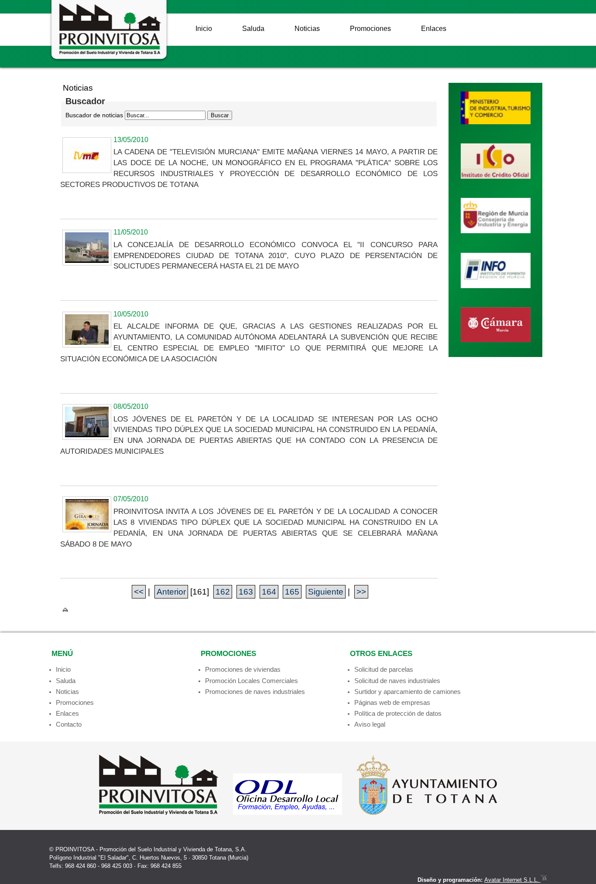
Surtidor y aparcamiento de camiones (407, 691)
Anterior (171, 591)
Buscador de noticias (94, 115)
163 (246, 591)
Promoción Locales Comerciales (251, 680)
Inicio (203, 28)
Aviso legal (369, 724)
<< (139, 591)
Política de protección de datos (398, 713)
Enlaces (433, 28)
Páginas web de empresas (392, 702)
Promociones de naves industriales (255, 691)
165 (292, 591)
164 (269, 591)
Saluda (253, 28)
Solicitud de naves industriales (397, 680)
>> (361, 591)
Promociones (370, 28)
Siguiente (325, 591)
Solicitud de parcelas (383, 669)
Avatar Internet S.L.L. (512, 880)
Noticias (307, 28)
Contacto (69, 724)
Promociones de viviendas (243, 669)
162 (223, 591)
